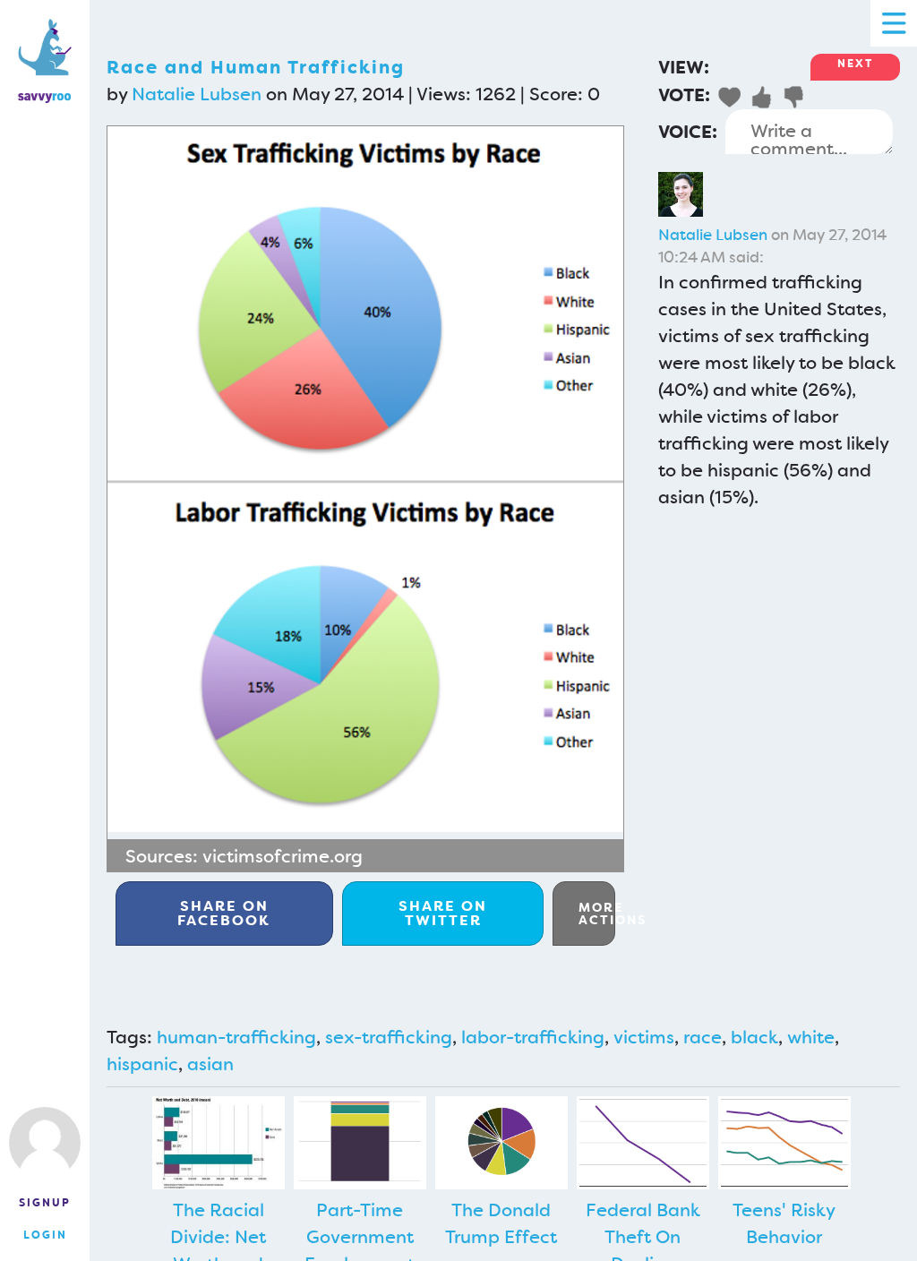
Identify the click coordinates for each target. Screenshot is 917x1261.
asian (210, 1064)
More (596, 913)
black (754, 1037)
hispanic (142, 1064)
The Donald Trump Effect (501, 1223)
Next (855, 63)
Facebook (223, 913)
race (702, 1037)
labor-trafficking (532, 1037)
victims (643, 1037)
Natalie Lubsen (196, 94)
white (811, 1037)
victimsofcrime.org (282, 856)
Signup (45, 1203)
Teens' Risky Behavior (784, 1223)
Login (45, 1235)
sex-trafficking (388, 1037)
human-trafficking (236, 1037)
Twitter (443, 913)
